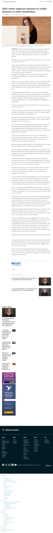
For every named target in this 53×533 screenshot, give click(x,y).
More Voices (26, 458)
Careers (35, 451)
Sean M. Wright (25, 454)
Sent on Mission (7, 494)
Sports (3, 445)
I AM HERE (6, 495)
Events (3, 457)
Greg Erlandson (7, 506)
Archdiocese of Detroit (36, 445)
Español (3, 455)
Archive (3, 531)
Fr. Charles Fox (7, 505)
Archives (36, 442)
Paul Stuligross (26, 457)
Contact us (36, 441)
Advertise (47, 441)
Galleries (15, 442)
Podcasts (15, 441)
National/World (22, 14)
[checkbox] (9, 408)
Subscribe (50, 1)
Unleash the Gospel (8, 522)
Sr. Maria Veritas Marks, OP (27, 445)
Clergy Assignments (5, 452)
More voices (6, 509)
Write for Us (47, 442)
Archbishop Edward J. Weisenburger (27, 441)
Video (14, 439)
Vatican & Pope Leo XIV (5, 443)
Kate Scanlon (6, 14)
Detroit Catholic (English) (7, 529)
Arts (3, 449)
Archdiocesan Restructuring (10, 481)
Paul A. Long (26, 451)
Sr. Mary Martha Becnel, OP (26, 449)
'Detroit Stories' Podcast (9, 491)
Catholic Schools (4, 448)
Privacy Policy (37, 465)
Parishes (36, 449)
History (5, 497)
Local (3, 439)
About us (36, 439)
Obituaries (4, 454)
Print (14, 269)
